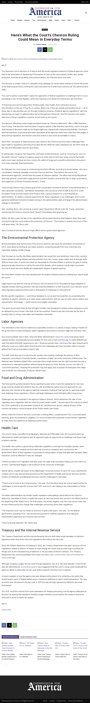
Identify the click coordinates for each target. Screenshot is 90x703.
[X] (45, 49)
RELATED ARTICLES (10, 637)
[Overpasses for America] (45, 11)
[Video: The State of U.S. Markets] (27, 647)
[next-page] (6, 663)
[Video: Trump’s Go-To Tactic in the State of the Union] (80, 647)
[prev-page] (3, 663)
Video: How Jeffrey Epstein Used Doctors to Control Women (9, 656)
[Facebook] (39, 49)
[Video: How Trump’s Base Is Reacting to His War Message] (45, 647)
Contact (52, 701)
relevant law (71, 364)
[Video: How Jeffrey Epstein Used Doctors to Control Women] (9, 647)
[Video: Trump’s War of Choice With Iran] (62, 647)
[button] (86, 12)
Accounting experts (29, 567)
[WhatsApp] (50, 49)
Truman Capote (41, 44)
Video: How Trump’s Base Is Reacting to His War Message (44, 656)
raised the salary (62, 337)
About (45, 701)
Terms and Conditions (75, 701)
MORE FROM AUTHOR (29, 637)
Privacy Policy (61, 701)
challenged (63, 343)
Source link (6, 610)
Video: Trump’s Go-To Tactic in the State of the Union (80, 656)
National (44, 29)
